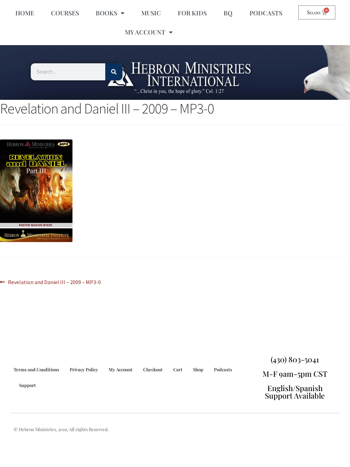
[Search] (113, 71)
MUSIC (151, 13)
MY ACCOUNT (145, 32)
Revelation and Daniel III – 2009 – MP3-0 (54, 281)
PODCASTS (266, 13)
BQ (228, 13)
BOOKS (106, 13)
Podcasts (223, 369)
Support (27, 385)
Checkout (153, 369)
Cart (178, 369)
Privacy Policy (84, 369)
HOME (24, 13)
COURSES (65, 13)
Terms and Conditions (36, 369)
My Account (121, 369)
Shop (198, 369)
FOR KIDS (192, 13)
